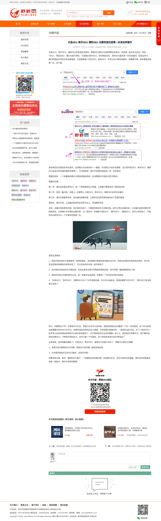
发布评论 (145, 467)
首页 (135, 33)
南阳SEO (23, 181)
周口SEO (23, 190)
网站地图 (53, 505)
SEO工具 (117, 24)
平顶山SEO (16, 186)
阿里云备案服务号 (18, 200)
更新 (88, 17)
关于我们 (24, 58)
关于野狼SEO (142, 24)
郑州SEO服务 (17, 195)
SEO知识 (25, 46)
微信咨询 (140, 2)
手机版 (131, 2)
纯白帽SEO (74, 17)
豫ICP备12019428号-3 (60, 516)
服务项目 (24, 40)
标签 (44, 505)
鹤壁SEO (15, 190)
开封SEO (15, 181)
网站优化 (27, 195)
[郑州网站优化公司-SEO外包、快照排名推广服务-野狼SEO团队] (25, 13)
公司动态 (67, 24)
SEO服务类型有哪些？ (20, 129)
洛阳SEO (32, 181)
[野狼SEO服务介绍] (24, 115)
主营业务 (34, 24)
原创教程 (24, 52)
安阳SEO (25, 186)
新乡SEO (32, 190)
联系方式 (24, 64)
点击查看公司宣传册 (63, 2)
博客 (148, 2)
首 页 (18, 24)
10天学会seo (82, 17)
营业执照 (64, 505)
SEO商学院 (84, 24)
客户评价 (100, 24)
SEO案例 (51, 24)
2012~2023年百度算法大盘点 (99, 17)
